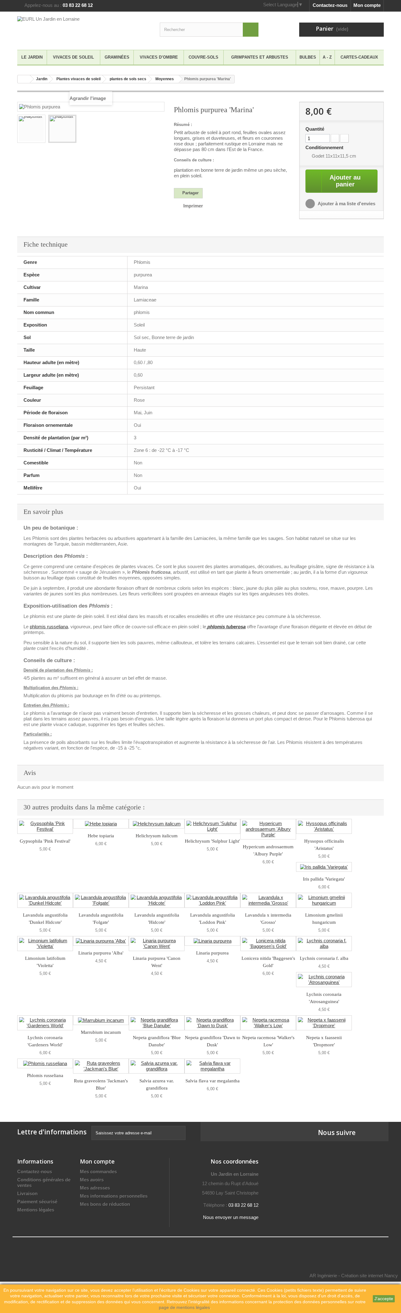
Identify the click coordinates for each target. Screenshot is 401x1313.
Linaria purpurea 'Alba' (100, 952)
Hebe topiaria (101, 835)
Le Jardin (32, 57)
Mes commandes (98, 1171)
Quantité (314, 129)
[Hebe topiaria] (101, 824)
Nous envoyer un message (230, 1217)
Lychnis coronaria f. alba (324, 958)
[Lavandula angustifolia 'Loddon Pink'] (212, 900)
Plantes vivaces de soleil (78, 79)
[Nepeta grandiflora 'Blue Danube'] (157, 1022)
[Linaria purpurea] (212, 941)
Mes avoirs (92, 1179)
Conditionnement (325, 147)
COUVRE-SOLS (203, 57)
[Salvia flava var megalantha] (212, 1066)
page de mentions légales (184, 1307)
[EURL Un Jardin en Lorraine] (75, 29)
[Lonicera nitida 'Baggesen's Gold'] (268, 943)
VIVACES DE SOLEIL (73, 57)
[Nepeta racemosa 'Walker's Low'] (268, 1022)
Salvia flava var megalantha (212, 1080)
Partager (190, 193)
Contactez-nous (330, 5)
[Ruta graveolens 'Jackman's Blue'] (101, 1066)
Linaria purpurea (212, 952)
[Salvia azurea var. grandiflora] (157, 1066)
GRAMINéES (117, 57)
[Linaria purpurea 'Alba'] (101, 941)
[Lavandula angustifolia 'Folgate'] (101, 900)
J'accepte (383, 1298)
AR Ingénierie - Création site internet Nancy (354, 1275)
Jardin (41, 79)
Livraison (27, 1193)
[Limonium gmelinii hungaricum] (324, 900)
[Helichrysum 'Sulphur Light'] (212, 826)
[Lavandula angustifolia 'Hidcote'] (157, 900)
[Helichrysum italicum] (157, 824)
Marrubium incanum (101, 1032)
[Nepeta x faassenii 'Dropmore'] (324, 1022)
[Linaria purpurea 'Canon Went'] (157, 943)
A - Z (327, 57)
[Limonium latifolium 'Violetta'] (45, 943)
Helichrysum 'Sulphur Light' (212, 841)
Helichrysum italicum (157, 835)
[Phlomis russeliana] (45, 1063)
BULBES (307, 57)
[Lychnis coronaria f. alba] (324, 943)
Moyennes (164, 79)
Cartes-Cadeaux (359, 57)
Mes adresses (95, 1187)
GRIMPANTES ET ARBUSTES (259, 57)
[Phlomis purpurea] (31, 129)
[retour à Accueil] (24, 79)
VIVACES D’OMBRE (159, 57)
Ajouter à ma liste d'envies (346, 203)
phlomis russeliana (49, 626)
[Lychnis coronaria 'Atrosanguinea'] (324, 979)
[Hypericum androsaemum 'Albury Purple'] (268, 829)
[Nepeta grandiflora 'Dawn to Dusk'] (212, 1022)
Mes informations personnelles (114, 1196)
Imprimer (193, 205)
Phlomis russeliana (45, 1075)
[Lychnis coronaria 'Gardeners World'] (45, 1022)
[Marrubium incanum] (101, 1020)
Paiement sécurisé (37, 1201)
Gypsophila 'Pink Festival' (45, 841)
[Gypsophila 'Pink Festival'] (45, 826)
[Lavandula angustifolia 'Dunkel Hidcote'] (45, 900)
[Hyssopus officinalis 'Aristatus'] (324, 826)
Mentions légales (35, 1209)
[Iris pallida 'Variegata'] (324, 867)
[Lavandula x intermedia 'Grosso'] (268, 900)
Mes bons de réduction (105, 1204)
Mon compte (367, 5)
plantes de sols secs (128, 79)
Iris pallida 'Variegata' (324, 878)
